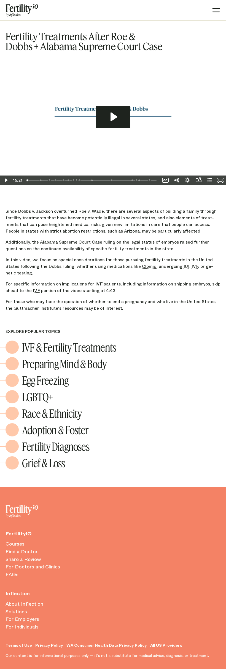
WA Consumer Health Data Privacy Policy (106, 645)
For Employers (22, 619)
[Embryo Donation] (137, 180)
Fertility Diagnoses (55, 446)
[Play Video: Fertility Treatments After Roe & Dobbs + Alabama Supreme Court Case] (113, 117)
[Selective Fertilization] (112, 180)
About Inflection (24, 604)
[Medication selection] (56, 180)
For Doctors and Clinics (33, 567)
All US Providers (166, 645)
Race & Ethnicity (52, 413)
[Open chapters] (209, 180)
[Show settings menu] (187, 180)
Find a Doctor (22, 552)
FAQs (12, 575)
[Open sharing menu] (198, 180)
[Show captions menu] (165, 180)
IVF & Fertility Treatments (69, 347)
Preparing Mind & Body (64, 363)
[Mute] (176, 180)
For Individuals (22, 627)
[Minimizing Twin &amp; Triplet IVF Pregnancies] (150, 180)
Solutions (16, 612)
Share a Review (23, 560)
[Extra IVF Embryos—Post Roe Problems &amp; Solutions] (79, 180)
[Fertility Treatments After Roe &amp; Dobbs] (27, 180)
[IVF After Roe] (68, 180)
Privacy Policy (49, 645)
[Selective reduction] (63, 180)
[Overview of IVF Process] (73, 180)
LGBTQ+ (37, 396)
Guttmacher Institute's (37, 308)
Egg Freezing (45, 380)
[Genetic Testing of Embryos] (140, 180)
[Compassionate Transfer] (133, 180)
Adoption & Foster (55, 429)
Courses (15, 544)
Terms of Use (19, 645)
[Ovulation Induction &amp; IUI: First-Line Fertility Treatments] (41, 180)
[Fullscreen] (220, 180)
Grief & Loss (43, 463)
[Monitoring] (49, 180)
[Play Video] (5, 180)
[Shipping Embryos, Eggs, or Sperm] (92, 180)
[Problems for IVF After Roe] (77, 180)
